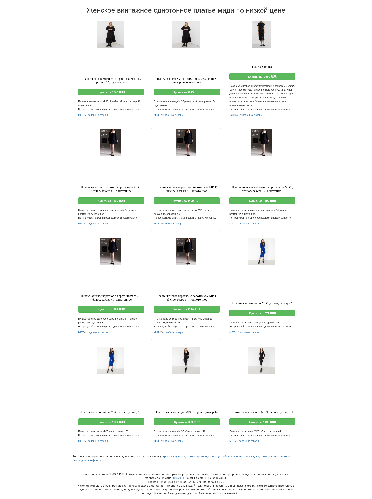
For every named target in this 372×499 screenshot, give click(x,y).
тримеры (266, 456)
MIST (81, 114)
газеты (191, 456)
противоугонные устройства (214, 456)
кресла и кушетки (174, 456)
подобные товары (98, 114)
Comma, (233, 114)
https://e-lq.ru (180, 478)
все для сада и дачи (246, 456)
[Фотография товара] (110, 34)
